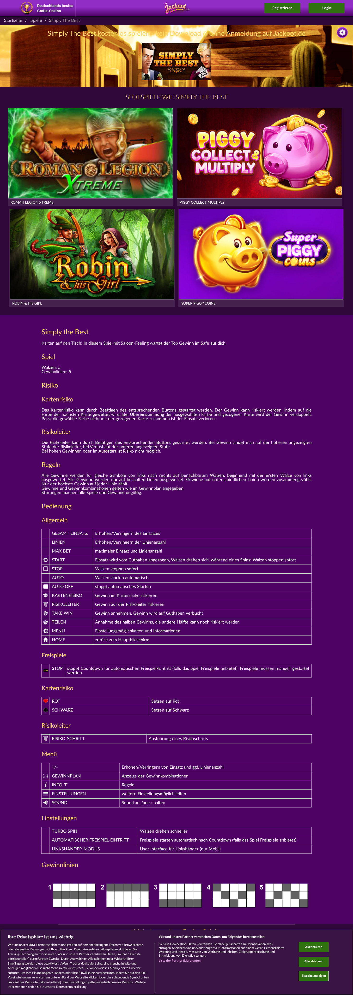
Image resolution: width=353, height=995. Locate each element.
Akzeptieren (313, 947)
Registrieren (282, 8)
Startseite (13, 20)
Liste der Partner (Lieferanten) (180, 960)
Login (326, 8)
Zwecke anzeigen (314, 975)
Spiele (36, 20)
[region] (176, 962)
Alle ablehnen (313, 961)
